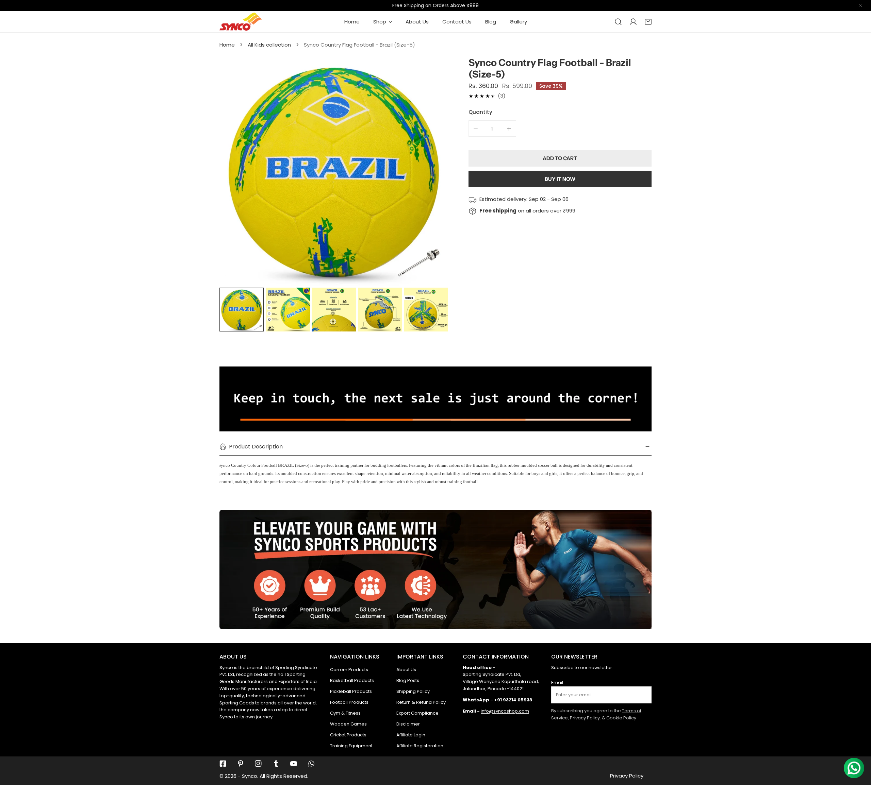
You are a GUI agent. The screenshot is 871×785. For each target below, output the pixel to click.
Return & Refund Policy (421, 702)
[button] (648, 21)
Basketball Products (352, 680)
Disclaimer (408, 724)
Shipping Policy (413, 691)
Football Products (349, 702)
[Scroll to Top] (859, 749)
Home (227, 44)
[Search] (618, 21)
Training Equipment (351, 746)
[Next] (432, 172)
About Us (406, 669)
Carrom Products (349, 669)
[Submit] (643, 694)
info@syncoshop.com (505, 711)
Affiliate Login (410, 735)
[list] (333, 171)
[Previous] (235, 172)
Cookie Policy (621, 718)
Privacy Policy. (585, 718)
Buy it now (560, 179)
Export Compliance (417, 713)
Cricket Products (348, 735)
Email (557, 682)
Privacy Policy (626, 775)
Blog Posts (407, 680)
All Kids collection (269, 44)
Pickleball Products (351, 691)
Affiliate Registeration (419, 746)
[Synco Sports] (240, 22)
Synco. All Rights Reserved (274, 776)
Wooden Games (348, 724)
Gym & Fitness (345, 713)
